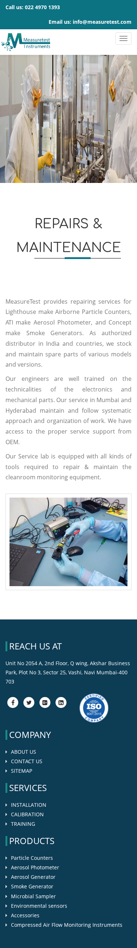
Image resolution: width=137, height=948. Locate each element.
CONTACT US (26, 761)
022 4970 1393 (42, 7)
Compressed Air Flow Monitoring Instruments (66, 924)
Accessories (25, 915)
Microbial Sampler (33, 896)
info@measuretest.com (102, 21)
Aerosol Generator (33, 876)
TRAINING (23, 823)
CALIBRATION (27, 814)
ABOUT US (23, 751)
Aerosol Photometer (35, 867)
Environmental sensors (39, 905)
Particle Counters (32, 857)
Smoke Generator (32, 886)
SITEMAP (21, 770)
